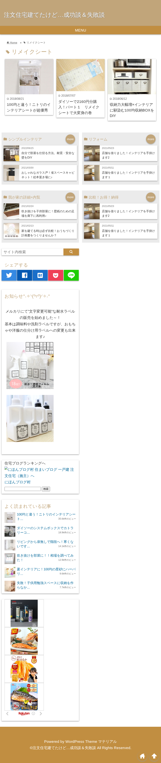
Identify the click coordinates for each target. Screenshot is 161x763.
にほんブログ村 (18, 482)
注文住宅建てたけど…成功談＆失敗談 (54, 14)
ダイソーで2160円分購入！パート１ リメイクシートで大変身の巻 (78, 107)
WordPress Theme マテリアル (91, 741)
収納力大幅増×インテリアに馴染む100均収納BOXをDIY (132, 110)
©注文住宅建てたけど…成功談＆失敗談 (63, 748)
